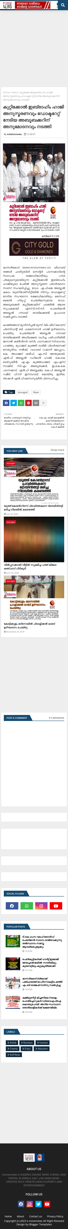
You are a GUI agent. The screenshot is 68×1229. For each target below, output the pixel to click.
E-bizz (28, 1048)
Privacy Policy (55, 1216)
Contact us (35, 1216)
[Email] (36, 403)
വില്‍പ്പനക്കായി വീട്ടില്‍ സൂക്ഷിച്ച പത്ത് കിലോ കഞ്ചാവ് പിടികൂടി (30, 566)
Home (6, 92)
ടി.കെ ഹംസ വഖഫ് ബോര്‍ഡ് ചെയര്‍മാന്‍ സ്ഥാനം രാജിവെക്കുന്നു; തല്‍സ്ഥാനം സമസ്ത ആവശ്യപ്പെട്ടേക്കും (42, 941)
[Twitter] (13, 403)
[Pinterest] (28, 403)
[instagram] (41, 906)
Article (13, 1042)
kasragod (22, 392)
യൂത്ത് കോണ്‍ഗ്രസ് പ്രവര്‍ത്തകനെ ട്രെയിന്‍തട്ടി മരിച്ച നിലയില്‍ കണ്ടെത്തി (33, 507)
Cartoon (44, 1042)
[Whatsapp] (21, 403)
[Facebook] (6, 403)
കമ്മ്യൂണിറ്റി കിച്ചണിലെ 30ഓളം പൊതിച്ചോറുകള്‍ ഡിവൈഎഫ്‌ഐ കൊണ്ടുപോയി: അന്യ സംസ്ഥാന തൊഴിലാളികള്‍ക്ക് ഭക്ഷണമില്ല (41, 1002)
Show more (57, 450)
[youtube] (56, 906)
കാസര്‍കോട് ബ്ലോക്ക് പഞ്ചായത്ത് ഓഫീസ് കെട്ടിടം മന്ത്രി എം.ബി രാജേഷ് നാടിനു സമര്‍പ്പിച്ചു (42, 982)
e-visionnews (34, 1221)
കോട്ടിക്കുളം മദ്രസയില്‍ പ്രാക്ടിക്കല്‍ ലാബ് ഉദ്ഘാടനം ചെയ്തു (29, 625)
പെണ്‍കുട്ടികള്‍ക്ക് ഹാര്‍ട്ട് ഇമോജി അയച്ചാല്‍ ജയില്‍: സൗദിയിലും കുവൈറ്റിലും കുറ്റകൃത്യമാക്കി (40, 962)
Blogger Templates (40, 1224)
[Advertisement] (34, 47)
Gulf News (15, 1054)
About (20, 1216)
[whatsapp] (26, 906)
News (15, 92)
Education (43, 1048)
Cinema (14, 1048)
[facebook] (12, 906)
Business (27, 1042)
